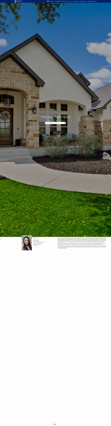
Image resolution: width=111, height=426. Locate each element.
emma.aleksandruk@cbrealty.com (38, 243)
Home (48, 1)
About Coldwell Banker (83, 1)
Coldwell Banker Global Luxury (92, 1)
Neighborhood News (76, 1)
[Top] (108, 206)
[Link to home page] (19, 1)
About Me (70, 2)
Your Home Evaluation (58, 1)
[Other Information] (108, 209)
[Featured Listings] (108, 207)
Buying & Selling (65, 2)
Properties (52, 2)
